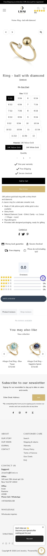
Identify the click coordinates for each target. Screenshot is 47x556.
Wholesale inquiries (9, 514)
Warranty (27, 445)
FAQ (25, 460)
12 (34, 136)
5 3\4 (20, 98)
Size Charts (28, 456)
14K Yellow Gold (14, 147)
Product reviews (9, 312)
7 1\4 (36, 104)
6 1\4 (36, 98)
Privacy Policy (29, 449)
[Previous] (6, 32)
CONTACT (5, 449)
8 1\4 (36, 111)
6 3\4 (20, 104)
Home (14, 20)
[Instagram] (19, 413)
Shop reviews (25, 312)
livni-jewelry (21, 551)
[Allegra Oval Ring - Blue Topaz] (12, 349)
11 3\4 (24, 136)
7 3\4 (20, 111)
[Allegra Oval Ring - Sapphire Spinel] (35, 349)
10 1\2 (8, 129)
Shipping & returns (31, 442)
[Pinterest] (26, 413)
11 (28, 129)
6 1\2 (10, 104)
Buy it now (23, 189)
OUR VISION (6, 442)
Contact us (23, 230)
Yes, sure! (29, 539)
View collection (24, 334)
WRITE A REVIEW (9, 299)
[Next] (12, 32)
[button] (39, 12)
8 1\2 (10, 117)
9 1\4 (36, 117)
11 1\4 (37, 129)
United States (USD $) (12, 534)
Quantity (23, 153)
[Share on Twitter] (23, 235)
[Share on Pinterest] (28, 235)
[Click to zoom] (41, 32)
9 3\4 (19, 123)
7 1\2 (10, 111)
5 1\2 (10, 98)
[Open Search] (38, 8)
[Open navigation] (6, 10)
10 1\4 (36, 123)
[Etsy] (32, 413)
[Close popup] (42, 527)
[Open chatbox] (41, 550)
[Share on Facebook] (19, 235)
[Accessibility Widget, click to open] (43, 278)
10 (27, 123)
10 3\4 (19, 129)
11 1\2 (14, 136)
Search (26, 438)
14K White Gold (32, 147)
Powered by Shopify (36, 551)
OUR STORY (6, 438)
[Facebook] (13, 413)
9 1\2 (9, 123)
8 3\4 (20, 117)
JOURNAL (5, 445)
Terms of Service (30, 453)
